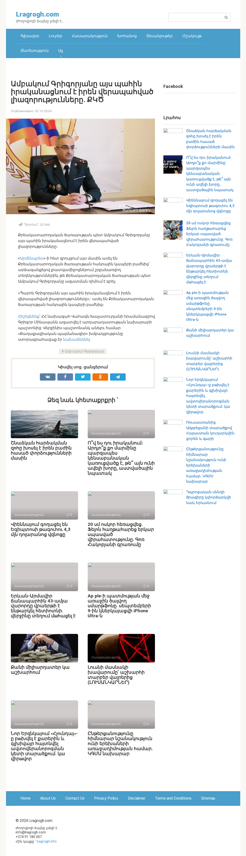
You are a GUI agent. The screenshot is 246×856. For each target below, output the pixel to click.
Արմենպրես (31, 258)
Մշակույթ (192, 36)
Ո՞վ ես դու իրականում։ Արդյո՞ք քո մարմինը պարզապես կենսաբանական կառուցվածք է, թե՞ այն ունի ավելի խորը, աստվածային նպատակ (121, 458)
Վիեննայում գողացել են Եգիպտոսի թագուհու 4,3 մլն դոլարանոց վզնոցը (40, 529)
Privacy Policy (106, 798)
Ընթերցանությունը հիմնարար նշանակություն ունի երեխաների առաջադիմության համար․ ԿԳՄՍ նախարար (120, 743)
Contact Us (75, 798)
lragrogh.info (47, 841)
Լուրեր (55, 36)
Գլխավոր (29, 36)
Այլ (60, 50)
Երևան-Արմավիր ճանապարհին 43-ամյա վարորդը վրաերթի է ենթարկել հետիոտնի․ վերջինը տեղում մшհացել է (43, 606)
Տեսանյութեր (159, 36)
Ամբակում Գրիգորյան (84, 351)
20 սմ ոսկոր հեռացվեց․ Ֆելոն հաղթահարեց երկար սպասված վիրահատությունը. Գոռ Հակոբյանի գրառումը (209, 234)
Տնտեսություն (34, 50)
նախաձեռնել (76, 339)
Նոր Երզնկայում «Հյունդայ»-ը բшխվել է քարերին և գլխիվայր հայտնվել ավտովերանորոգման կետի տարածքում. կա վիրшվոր (44, 746)
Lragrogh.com (37, 14)
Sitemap (208, 798)
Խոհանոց (127, 36)
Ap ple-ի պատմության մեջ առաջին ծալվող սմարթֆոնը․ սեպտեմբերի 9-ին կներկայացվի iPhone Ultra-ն (119, 606)
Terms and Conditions (173, 798)
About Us (48, 798)
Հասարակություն (90, 36)
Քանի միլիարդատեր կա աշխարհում (40, 669)
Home (25, 798)
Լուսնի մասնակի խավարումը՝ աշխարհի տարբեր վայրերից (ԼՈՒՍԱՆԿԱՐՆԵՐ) (116, 674)
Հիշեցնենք (28, 316)
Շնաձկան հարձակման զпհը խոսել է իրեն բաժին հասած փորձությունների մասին (41, 450)
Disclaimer (136, 798)
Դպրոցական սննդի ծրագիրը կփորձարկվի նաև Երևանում (208, 497)
